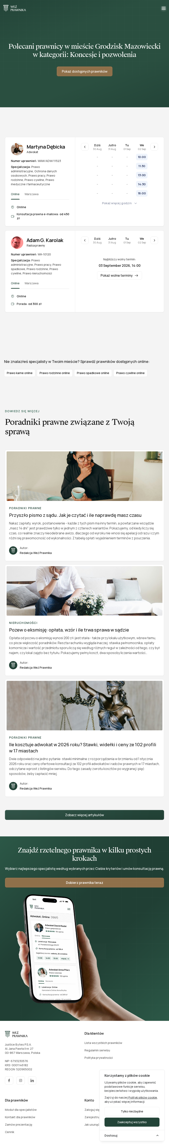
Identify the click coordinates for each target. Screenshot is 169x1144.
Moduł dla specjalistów (21, 1110)
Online (15, 194)
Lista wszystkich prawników (103, 1043)
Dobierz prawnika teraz (84, 882)
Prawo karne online (20, 373)
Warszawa (32, 194)
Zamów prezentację (18, 1124)
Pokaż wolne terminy (117, 275)
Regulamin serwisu (97, 1050)
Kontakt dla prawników (20, 1117)
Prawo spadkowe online (93, 373)
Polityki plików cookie (142, 1097)
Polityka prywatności (98, 1058)
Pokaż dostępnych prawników (84, 71)
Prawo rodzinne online (55, 373)
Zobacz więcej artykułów (84, 815)
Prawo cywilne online (130, 373)
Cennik (9, 1132)
